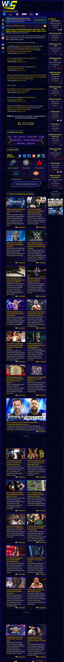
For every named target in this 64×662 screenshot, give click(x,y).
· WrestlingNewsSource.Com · (9, 11)
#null (55, 52)
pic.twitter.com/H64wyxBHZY (24, 51)
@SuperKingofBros (33, 48)
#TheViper (10, 58)
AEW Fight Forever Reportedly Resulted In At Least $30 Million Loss (36, 379)
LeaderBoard (36, 179)
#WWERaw (22, 49)
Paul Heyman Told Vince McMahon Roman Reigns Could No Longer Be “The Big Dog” (36, 639)
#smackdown (55, 80)
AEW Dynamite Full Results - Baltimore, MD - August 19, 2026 (15, 638)
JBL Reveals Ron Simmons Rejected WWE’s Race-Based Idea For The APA (15, 494)
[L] (18, 26)
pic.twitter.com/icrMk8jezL (23, 90)
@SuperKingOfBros (36, 75)
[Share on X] (43, 156)
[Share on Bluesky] (24, 156)
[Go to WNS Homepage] (10, 5)
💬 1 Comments (41, 262)
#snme (55, 142)
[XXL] (23, 26)
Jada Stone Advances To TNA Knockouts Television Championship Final (36, 280)
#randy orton (31, 143)
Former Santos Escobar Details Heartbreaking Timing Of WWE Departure (36, 345)
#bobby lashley (16, 140)
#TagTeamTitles (30, 49)
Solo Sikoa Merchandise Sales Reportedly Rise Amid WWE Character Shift (36, 528)
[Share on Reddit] (34, 156)
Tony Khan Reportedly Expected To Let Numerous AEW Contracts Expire (35, 211)
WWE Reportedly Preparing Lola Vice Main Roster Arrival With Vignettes (15, 313)
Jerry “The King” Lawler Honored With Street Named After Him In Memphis (35, 494)
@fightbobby (28, 46)
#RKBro (12, 42)
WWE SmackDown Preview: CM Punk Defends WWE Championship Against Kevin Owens (22, 423)
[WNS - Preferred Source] (26, 123)
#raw (15, 137)
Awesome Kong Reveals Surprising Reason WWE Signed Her (14, 591)
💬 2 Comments (41, 395)
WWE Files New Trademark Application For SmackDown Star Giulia (15, 244)
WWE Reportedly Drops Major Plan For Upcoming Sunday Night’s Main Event (36, 462)
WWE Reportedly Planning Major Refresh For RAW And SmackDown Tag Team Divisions (15, 380)
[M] (17, 26)
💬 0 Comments (20, 227)
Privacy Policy (56, 196)
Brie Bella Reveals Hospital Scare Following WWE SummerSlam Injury (15, 559)
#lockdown (55, 40)
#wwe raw (22, 137)
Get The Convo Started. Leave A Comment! (26, 184)
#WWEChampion (20, 46)
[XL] (20, 26)
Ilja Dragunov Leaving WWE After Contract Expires (35, 590)
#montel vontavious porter (32, 140)
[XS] (13, 26)
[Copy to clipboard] (20, 156)
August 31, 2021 (21, 53)
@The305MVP (11, 51)
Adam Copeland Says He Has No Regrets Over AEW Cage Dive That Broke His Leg (36, 313)
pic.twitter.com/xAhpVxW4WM (22, 109)
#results (41, 137)
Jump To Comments (12, 168)
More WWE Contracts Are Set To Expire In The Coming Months (36, 559)
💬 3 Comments (20, 296)
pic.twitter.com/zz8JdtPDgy (14, 99)
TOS (51, 196)
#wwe (9, 137)
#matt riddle (21, 143)
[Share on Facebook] (29, 156)
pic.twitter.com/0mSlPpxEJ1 (15, 60)
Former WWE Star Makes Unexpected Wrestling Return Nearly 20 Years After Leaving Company (36, 245)
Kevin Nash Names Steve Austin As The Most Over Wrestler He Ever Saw (14, 462)
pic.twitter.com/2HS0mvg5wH (25, 78)
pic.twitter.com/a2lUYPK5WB (15, 68)
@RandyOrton (11, 49)
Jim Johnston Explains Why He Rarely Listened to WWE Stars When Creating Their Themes (15, 346)
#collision (55, 27)
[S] (15, 26)
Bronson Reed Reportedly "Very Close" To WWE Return (15, 527)
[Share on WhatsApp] (38, 156)
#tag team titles (32, 137)
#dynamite (55, 118)
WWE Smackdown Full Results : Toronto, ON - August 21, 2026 (16, 211)
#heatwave (55, 105)
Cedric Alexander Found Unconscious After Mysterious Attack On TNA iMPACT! (16, 280)
